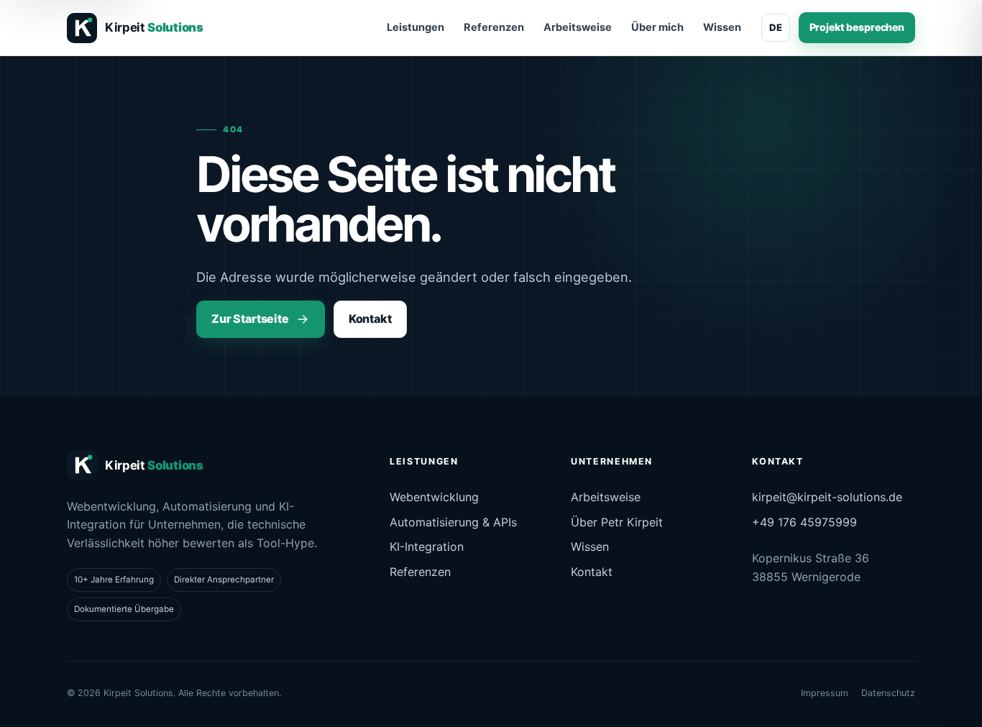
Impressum (824, 692)
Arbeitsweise (577, 27)
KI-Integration (427, 546)
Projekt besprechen (856, 27)
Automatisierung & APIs (453, 522)
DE (775, 27)
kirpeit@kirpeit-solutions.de (827, 497)
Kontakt (370, 318)
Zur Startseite (250, 318)
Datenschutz (888, 692)
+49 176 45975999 (804, 522)
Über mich (657, 27)
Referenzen (494, 27)
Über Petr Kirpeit (617, 522)
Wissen (722, 27)
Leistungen (415, 27)
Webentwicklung (434, 497)
